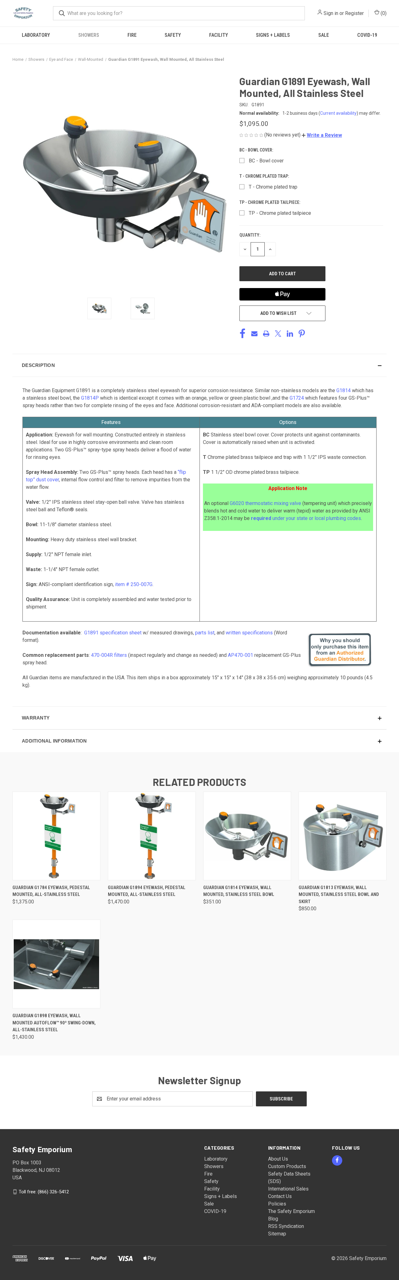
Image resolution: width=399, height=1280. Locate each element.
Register (354, 13)
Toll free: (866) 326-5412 (44, 1191)
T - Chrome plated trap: (264, 176)
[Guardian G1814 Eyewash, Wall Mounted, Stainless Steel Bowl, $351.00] (247, 836)
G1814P (90, 398)
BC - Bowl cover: (256, 149)
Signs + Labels (273, 35)
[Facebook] (242, 334)
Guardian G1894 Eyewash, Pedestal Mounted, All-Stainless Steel (146, 891)
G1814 (343, 390)
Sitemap (277, 1234)
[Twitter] (278, 334)
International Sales (288, 1189)
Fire (132, 35)
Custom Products (287, 1166)
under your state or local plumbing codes (306, 518)
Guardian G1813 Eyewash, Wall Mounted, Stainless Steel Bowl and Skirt (339, 894)
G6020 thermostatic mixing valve (265, 503)
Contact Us (280, 1196)
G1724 (297, 398)
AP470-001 (240, 655)
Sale (323, 35)
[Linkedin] (290, 334)
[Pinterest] (302, 334)
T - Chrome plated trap (273, 187)
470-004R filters (109, 655)
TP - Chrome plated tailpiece (280, 213)
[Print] (266, 334)
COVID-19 (367, 35)
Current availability (338, 113)
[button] (322, 135)
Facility (218, 35)
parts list (204, 633)
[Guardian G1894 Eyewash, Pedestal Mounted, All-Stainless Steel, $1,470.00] (152, 836)
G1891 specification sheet (113, 633)
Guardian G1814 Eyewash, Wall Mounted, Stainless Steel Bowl (238, 891)
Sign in (331, 13)
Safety (173, 35)
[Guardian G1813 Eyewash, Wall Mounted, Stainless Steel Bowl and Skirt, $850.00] (342, 836)
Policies (277, 1204)
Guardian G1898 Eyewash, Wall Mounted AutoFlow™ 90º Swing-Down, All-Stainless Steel (54, 1022)
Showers (88, 35)
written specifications (249, 633)
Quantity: (249, 235)
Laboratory (36, 35)
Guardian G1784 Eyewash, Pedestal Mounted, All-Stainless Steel (51, 891)
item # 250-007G (133, 584)
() (383, 13)
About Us (278, 1159)
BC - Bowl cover (266, 161)
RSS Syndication (286, 1226)
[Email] (254, 334)
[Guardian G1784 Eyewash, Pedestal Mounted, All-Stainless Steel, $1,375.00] (56, 836)
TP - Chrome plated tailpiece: (270, 202)
